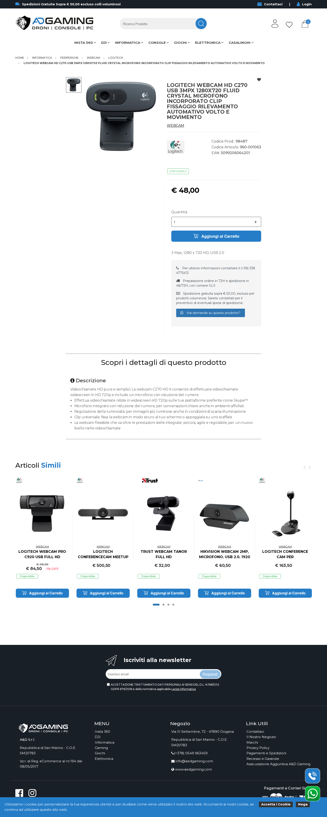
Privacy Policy (257, 748)
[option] (121, 116)
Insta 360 (102, 731)
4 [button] (173, 605)
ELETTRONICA (207, 42)
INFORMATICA (127, 42)
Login (307, 4)
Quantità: (179, 212)
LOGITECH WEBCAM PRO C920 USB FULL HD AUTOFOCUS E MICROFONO (42, 556)
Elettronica (104, 759)
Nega (303, 804)
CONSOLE (157, 42)
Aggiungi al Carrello (219, 236)
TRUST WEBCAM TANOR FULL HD (164, 554)
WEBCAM (175, 125)
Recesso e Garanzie (262, 759)
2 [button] (163, 605)
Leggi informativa (184, 689)
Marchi (252, 742)
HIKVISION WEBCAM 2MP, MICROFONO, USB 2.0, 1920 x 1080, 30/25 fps (224, 556)
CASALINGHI (239, 42)
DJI (104, 42)
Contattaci (273, 4)
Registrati (210, 674)
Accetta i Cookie (276, 804)
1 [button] (156, 605)
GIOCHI (180, 42)
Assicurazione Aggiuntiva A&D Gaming (278, 764)
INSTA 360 (83, 42)
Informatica (104, 742)
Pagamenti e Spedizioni (266, 753)
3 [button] (168, 605)
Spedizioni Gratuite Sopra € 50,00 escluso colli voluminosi (71, 4)
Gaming (101, 748)
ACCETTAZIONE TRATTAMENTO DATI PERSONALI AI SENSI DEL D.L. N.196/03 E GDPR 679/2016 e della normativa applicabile (165, 686)
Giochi (100, 753)
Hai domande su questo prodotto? (213, 313)
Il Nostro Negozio (261, 737)
